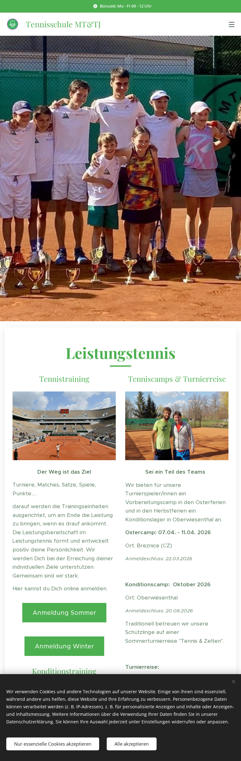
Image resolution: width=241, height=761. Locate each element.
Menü (231, 24)
